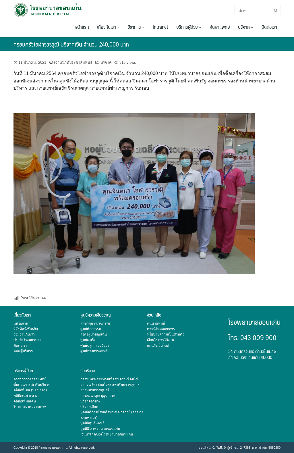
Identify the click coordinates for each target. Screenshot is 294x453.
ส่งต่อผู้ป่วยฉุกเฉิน (93, 334)
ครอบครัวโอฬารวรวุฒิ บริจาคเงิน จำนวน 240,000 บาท (71, 44)
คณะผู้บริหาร (23, 351)
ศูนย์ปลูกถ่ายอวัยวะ (94, 346)
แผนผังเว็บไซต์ (158, 346)
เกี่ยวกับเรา (107, 27)
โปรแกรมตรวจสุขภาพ (30, 407)
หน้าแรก (82, 27)
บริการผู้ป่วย (187, 27)
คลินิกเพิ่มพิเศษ (24, 401)
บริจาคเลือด (89, 407)
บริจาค (244, 27)
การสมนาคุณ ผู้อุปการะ (97, 396)
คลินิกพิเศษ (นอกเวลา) (30, 390)
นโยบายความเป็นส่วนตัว (165, 334)
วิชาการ (135, 27)
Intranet (160, 27)
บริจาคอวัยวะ (90, 401)
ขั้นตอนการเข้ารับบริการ (31, 385)
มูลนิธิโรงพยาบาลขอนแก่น (100, 429)
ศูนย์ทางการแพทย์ (94, 351)
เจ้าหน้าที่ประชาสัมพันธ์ (73, 62)
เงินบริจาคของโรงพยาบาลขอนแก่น (106, 434)
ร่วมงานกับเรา (24, 334)
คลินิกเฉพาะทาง (25, 396)
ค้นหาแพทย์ (220, 27)
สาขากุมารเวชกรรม (95, 323)
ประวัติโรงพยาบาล (27, 340)
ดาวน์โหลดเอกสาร (161, 329)
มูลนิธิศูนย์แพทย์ (92, 423)
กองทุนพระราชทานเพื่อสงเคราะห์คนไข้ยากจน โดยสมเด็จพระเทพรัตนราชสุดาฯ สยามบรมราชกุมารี (110, 384)
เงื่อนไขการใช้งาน (160, 340)
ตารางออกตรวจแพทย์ (29, 379)
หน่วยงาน (20, 323)
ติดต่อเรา (269, 27)
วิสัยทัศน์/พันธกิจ (25, 329)
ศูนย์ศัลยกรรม (90, 329)
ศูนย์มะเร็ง (88, 340)
